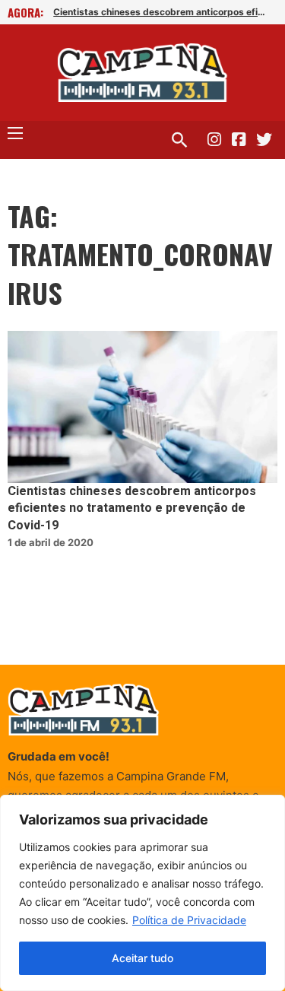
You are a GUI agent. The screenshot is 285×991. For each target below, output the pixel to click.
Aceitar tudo (142, 957)
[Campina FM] (142, 72)
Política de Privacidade (189, 919)
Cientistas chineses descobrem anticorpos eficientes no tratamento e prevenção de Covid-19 (159, 11)
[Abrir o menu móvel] (15, 133)
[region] (142, 893)
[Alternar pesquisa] (179, 140)
